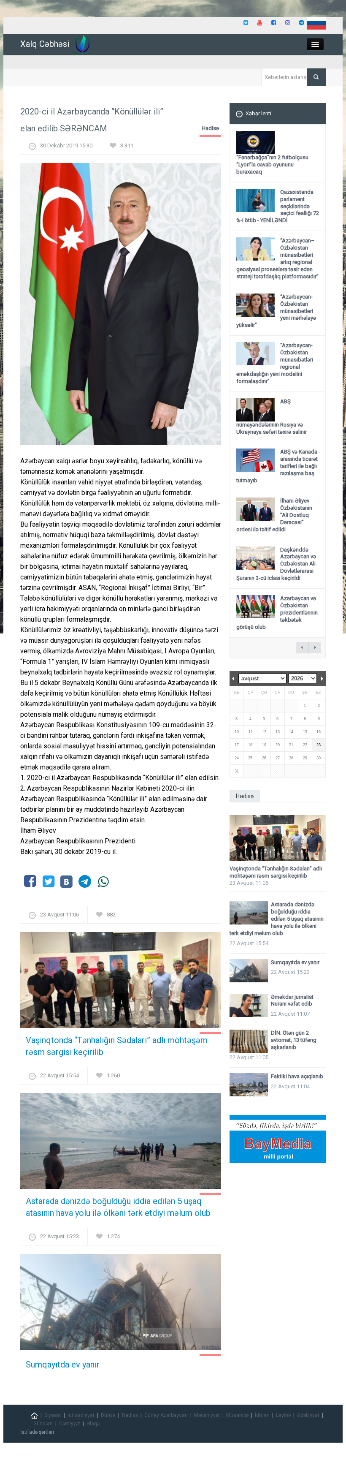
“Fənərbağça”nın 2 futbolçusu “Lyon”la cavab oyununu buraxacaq (272, 164)
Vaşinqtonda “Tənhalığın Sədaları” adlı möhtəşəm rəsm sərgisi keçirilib (117, 1046)
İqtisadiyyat (81, 1415)
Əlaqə (93, 1424)
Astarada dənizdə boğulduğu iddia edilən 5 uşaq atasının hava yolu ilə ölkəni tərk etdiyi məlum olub (118, 1207)
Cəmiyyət (69, 1424)
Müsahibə (237, 1415)
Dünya (108, 1415)
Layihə (283, 1415)
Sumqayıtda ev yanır (63, 1364)
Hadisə (210, 128)
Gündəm (43, 1424)
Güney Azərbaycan (166, 1415)
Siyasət (52, 1415)
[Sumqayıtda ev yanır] (120, 1304)
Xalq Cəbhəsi (44, 44)
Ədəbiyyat (308, 1415)
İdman (262, 1415)
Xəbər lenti (258, 113)
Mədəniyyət (207, 1415)
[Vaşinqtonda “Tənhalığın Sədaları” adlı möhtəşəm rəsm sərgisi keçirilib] (120, 983)
